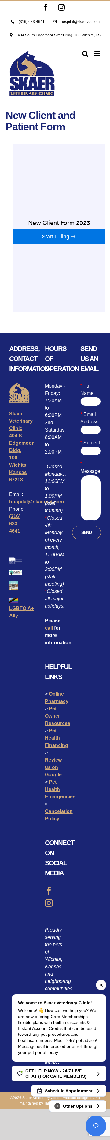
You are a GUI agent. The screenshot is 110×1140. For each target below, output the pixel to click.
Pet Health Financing (56, 738)
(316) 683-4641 (14, 524)
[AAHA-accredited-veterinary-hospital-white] (15, 559)
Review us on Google (53, 767)
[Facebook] (49, 891)
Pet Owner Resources (57, 716)
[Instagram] (49, 903)
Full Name (87, 389)
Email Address (89, 418)
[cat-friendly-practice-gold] (15, 572)
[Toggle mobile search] (85, 53)
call (49, 628)
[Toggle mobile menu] (97, 53)
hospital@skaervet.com (36, 501)
